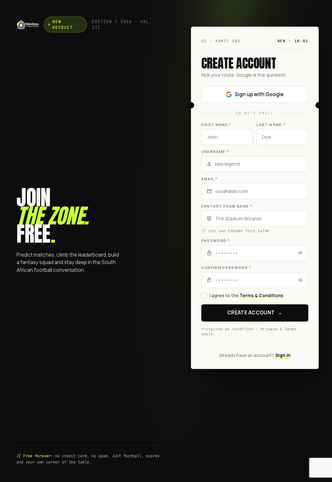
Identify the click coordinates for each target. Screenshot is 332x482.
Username (215, 151)
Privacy (269, 329)
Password (215, 240)
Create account (254, 312)
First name (216, 124)
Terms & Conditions (261, 295)
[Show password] (300, 252)
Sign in (282, 355)
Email (209, 178)
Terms (290, 329)
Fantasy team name (227, 206)
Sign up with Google (259, 94)
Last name (270, 124)
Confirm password (226, 267)
